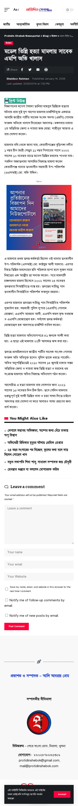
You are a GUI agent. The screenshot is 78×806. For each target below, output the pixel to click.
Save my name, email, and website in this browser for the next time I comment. (40, 589)
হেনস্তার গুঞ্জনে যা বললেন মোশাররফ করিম (33, 469)
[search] (58, 10)
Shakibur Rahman (17, 78)
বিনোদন (8, 43)
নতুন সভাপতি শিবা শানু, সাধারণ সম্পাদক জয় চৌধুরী (40, 462)
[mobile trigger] (8, 10)
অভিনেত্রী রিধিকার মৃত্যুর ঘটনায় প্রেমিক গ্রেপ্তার (35, 442)
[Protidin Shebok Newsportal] (39, 10)
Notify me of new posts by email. (34, 616)
